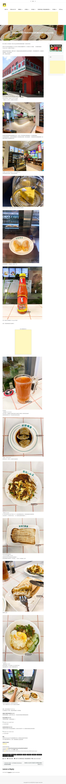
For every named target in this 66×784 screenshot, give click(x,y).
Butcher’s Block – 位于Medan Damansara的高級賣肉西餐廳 (13, 763)
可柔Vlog (60, 9)
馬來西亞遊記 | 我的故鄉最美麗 (43, 9)
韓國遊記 (19, 9)
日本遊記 (32, 9)
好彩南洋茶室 (39, 754)
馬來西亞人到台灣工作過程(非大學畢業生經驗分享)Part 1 (33, 763)
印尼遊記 (54, 9)
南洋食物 (24, 754)
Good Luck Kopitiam (6, 754)
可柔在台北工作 (13, 9)
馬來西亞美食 (5, 756)
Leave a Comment (37, 758)
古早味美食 (29, 754)
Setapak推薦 (14, 754)
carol (5, 758)
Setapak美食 (19, 754)
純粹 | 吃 (6, 9)
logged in (9, 772)
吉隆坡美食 (34, 754)
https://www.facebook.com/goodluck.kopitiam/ (18, 748)
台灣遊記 (26, 9)
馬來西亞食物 (11, 756)
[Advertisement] (33, 18)
